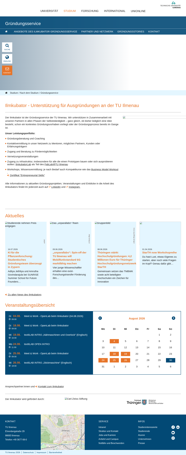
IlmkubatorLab (23, 164)
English (7, 61)
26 (125, 360)
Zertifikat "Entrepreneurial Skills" (27, 175)
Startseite (6, 93)
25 (114, 360)
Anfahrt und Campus (108, 439)
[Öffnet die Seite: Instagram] (173, 438)
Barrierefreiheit (55, 452)
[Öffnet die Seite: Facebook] (173, 427)
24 (103, 360)
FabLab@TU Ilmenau (56, 164)
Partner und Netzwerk (97, 31)
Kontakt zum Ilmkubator (51, 386)
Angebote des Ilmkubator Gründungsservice (45, 31)
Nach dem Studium (29, 93)
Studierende (144, 431)
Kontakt (154, 31)
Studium (70, 10)
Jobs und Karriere (107, 435)
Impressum (41, 452)
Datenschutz (28, 452)
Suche (7, 50)
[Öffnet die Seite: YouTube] (173, 432)
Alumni (141, 435)
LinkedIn (56, 187)
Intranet (102, 427)
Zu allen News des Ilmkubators (24, 294)
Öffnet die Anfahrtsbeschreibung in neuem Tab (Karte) (61, 417)
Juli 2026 (100, 318)
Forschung (90, 10)
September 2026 (173, 318)
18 (114, 353)
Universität (49, 10)
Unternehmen (144, 439)
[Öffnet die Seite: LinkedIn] (178, 427)
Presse (141, 443)
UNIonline (138, 11)
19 (125, 353)
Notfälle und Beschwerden (111, 443)
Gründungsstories (130, 31)
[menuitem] (7, 32)
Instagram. (74, 187)
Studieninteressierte (147, 427)
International (114, 10)
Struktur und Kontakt (108, 431)
